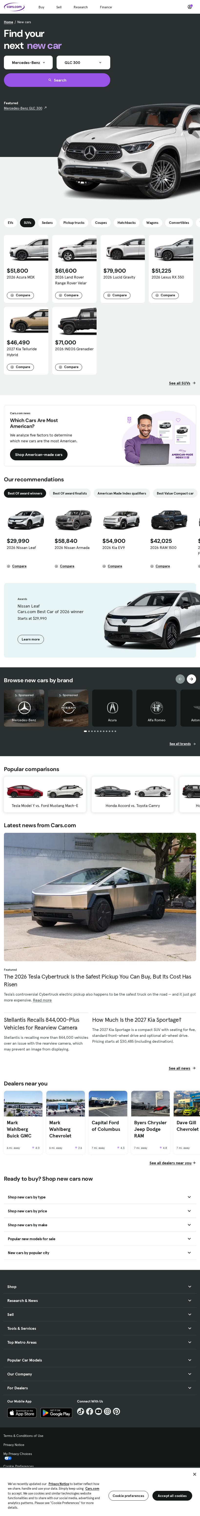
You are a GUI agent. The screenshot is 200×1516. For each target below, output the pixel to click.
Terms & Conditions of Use (23, 1435)
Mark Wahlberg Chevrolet (60, 1129)
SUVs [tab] (27, 222)
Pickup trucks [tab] (73, 222)
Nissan (68, 720)
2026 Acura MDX (21, 277)
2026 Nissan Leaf (21, 547)
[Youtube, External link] (98, 1411)
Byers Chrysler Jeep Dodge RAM (150, 1129)
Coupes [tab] (101, 222)
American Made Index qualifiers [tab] (122, 493)
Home (8, 22)
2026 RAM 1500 (163, 547)
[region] (100, 1491)
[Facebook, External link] (89, 1411)
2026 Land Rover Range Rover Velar (71, 280)
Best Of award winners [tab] (25, 493)
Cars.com (92, 1488)
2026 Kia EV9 (113, 547)
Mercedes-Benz (24, 720)
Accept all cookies (172, 1496)
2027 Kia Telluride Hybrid (22, 351)
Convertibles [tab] (179, 222)
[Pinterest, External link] (116, 1411)
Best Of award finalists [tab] (70, 493)
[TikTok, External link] (80, 1411)
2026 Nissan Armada (72, 547)
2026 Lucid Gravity (119, 277)
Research (81, 7)
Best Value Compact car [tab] (175, 493)
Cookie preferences (128, 1496)
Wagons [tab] (152, 222)
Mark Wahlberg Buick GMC (19, 1129)
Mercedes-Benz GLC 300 (23, 108)
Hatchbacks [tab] (127, 222)
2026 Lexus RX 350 (168, 277)
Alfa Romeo (156, 720)
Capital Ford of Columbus (106, 1125)
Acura (112, 720)
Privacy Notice (13, 1445)
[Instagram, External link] (107, 1411)
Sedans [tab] (47, 222)
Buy (41, 7)
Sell (58, 7)
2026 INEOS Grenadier (74, 348)
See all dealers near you (170, 1162)
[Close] (194, 1474)
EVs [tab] (10, 222)
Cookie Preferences (18, 1466)
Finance (106, 7)
